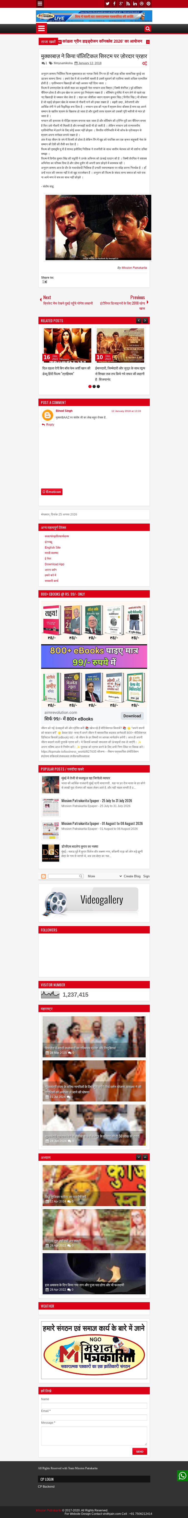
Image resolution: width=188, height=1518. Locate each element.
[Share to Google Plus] (87, 331)
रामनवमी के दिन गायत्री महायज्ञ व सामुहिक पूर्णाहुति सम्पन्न (79, 1288)
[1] (90, 386)
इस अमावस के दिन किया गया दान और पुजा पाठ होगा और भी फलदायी (84, 1244)
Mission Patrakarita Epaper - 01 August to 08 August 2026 (102, 823)
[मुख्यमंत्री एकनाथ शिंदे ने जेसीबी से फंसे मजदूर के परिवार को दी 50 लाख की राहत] (94, 1125)
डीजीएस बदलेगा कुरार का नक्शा (79, 846)
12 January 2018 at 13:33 (126, 411)
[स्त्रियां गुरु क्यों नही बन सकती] (94, 1189)
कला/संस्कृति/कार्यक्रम (57, 536)
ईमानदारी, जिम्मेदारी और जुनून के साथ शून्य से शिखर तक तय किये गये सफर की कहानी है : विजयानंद (120, 373)
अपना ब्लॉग (51, 570)
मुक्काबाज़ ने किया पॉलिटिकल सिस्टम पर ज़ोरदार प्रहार (94, 55)
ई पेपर (48, 558)
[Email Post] (44, 282)
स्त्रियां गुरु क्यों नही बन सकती (63, 1199)
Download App (54, 564)
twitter (107, 4)
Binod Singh (64, 411)
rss (128, 4)
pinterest (148, 4)
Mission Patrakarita (134, 267)
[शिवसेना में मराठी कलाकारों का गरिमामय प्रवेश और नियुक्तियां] (94, 1036)
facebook (114, 4)
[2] (94, 386)
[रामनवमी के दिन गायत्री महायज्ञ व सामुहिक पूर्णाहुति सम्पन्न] (94, 1277)
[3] (98, 386)
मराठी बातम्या (51, 553)
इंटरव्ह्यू (48, 542)
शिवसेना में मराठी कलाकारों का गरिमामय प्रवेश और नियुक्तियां (80, 1047)
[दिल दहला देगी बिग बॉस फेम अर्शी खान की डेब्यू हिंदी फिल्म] (67, 345)
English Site (53, 547)
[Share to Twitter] (82, 331)
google (121, 4)
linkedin (135, 4)
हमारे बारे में (50, 575)
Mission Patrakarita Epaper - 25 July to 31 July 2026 (96, 800)
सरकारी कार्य (51, 581)
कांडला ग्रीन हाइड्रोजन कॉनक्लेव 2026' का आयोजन (93, 41)
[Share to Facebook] (76, 331)
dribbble (142, 4)
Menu (40, 4)
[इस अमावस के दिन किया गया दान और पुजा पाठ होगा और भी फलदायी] (94, 1233)
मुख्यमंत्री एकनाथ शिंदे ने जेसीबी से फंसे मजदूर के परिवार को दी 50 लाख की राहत (92, 1135)
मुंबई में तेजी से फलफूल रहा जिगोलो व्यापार (85, 777)
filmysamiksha (63, 63)
